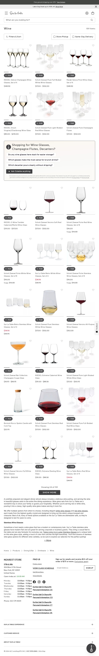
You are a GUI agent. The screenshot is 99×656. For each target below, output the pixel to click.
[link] (92, 13)
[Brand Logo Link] (46, 13)
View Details (37, 576)
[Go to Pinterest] (43, 581)
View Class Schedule (43, 568)
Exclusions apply (81, 562)
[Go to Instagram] (39, 581)
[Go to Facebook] (34, 581)
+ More (47, 540)
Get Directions (38, 572)
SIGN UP (89, 568)
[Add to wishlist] (30, 46)
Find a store (37, 564)
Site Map (42, 651)
